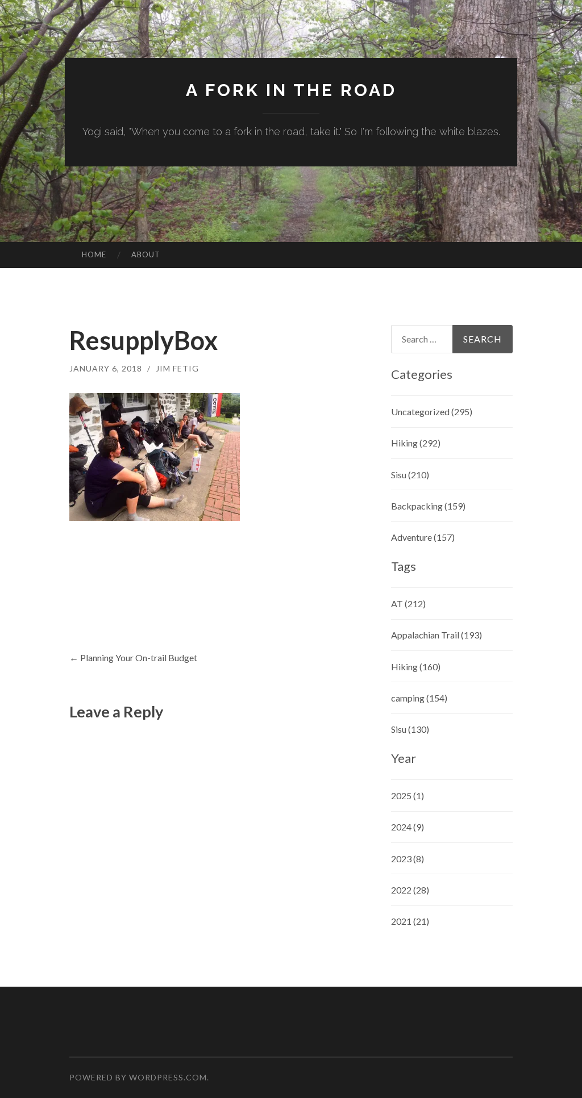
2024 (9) (407, 826)
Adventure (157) (423, 537)
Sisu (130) (410, 729)
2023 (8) (407, 858)
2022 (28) (410, 889)
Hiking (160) (415, 666)
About (145, 254)
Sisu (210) (410, 474)
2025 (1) (407, 795)
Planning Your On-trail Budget (133, 657)
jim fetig (177, 368)
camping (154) (419, 697)
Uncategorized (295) (431, 411)
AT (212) (408, 603)
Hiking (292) (415, 442)
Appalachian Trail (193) (436, 634)
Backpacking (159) (428, 505)
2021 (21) (410, 921)
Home (94, 254)
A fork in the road (291, 90)
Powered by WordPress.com (138, 1077)
